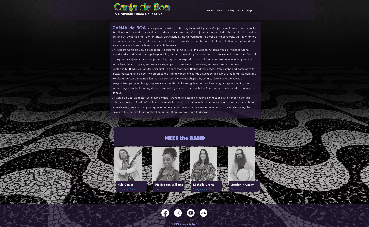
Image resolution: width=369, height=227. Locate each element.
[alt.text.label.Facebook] (165, 213)
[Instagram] (178, 213)
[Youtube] (191, 213)
